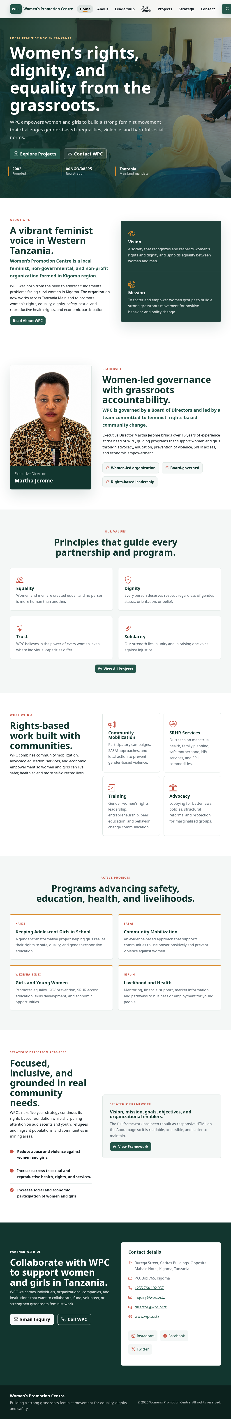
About (102, 9)
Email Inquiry (35, 1319)
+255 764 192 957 (149, 1287)
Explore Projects (38, 154)
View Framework (133, 1146)
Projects (165, 9)
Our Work (146, 9)
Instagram (146, 1335)
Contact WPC (88, 154)
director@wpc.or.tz (151, 1307)
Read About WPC (28, 320)
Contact (208, 9)
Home (85, 9)
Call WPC (77, 1319)
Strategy (186, 9)
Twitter (143, 1349)
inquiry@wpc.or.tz (150, 1297)
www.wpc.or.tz (147, 1316)
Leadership (125, 9)
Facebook (177, 1335)
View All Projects (118, 668)
